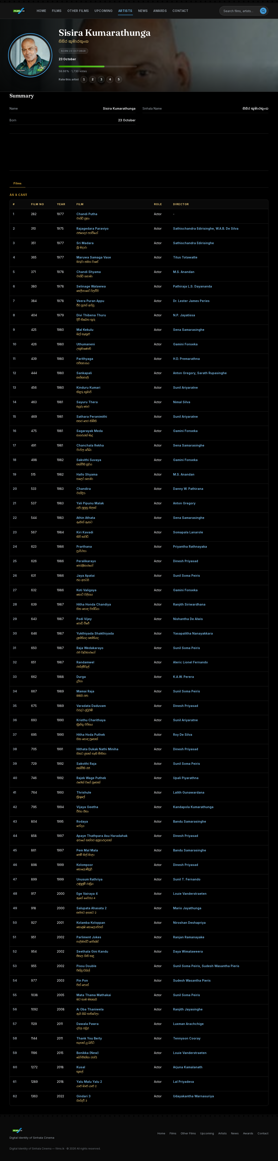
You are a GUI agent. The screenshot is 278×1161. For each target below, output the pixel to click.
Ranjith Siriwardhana (189, 604)
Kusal (80, 1067)
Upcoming (103, 11)
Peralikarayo (86, 561)
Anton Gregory (184, 373)
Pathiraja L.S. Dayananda (192, 286)
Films (57, 11)
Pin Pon (82, 980)
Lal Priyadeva (183, 1081)
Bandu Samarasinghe (189, 821)
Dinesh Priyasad (185, 561)
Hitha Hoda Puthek (90, 734)
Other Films (78, 11)
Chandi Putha (86, 214)
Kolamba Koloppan (90, 922)
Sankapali (84, 373)
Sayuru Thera (87, 402)
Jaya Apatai (85, 575)
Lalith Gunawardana (188, 792)
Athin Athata (85, 518)
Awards (160, 11)
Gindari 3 (83, 1096)
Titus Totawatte (185, 257)
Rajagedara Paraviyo (92, 228)
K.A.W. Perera (183, 677)
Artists (125, 11)
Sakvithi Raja (86, 763)
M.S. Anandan (183, 272)
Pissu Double (86, 966)
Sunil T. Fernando (186, 879)
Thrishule (83, 792)
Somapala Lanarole (188, 532)
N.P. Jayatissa (184, 315)
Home (41, 11)
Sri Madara (85, 243)
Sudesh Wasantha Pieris (220, 966)
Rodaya (82, 821)
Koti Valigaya (86, 590)
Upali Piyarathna (186, 778)
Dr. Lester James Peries (191, 301)
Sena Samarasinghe (188, 329)
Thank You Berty (89, 1038)
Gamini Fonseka (185, 344)
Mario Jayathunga (187, 908)
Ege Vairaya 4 (87, 893)
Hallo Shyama (87, 474)
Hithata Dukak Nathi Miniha (97, 749)
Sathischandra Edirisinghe (193, 228)
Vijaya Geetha (87, 807)
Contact (180, 11)
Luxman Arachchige (188, 1024)
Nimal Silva (181, 402)
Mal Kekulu (84, 329)
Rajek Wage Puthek (91, 778)
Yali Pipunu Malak (90, 503)
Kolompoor (84, 865)
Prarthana (84, 546)
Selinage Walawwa (91, 286)
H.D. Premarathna (186, 358)
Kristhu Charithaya (91, 720)
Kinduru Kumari (88, 387)
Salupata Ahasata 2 (91, 908)
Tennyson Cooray (186, 1038)
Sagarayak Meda (89, 431)
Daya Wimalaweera (188, 951)
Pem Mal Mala (87, 850)
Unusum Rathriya (89, 879)
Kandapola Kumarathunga (193, 807)
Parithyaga (84, 358)
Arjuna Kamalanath (187, 1067)
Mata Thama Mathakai (93, 995)
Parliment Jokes (88, 937)
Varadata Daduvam (91, 706)
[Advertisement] (139, 152)
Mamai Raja (85, 691)
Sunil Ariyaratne (185, 387)
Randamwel (85, 662)
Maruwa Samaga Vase (93, 257)
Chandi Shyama (88, 272)
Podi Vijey (84, 619)
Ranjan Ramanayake (188, 937)
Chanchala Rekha (90, 445)
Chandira (83, 488)
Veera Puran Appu (90, 301)
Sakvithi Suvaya (88, 460)
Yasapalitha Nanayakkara (193, 633)
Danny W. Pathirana (188, 488)
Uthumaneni (85, 344)
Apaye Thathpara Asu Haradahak (101, 836)
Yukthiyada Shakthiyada (95, 633)
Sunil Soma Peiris (186, 575)
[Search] (263, 11)
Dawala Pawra (87, 1024)
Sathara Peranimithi (91, 416)
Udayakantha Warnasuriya (193, 1096)
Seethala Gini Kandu (92, 951)
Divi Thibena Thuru (91, 315)
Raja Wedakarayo (89, 648)
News (143, 11)
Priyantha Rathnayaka (190, 546)
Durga (81, 677)
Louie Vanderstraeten (190, 893)
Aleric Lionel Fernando (190, 662)
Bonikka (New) (87, 1053)
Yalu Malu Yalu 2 (89, 1081)
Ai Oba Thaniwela (90, 1009)
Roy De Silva (182, 734)
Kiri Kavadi (84, 532)
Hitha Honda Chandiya (93, 604)
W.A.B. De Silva (227, 228)
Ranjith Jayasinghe (188, 1009)
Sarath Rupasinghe (212, 373)
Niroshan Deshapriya (189, 922)
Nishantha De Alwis (188, 619)
